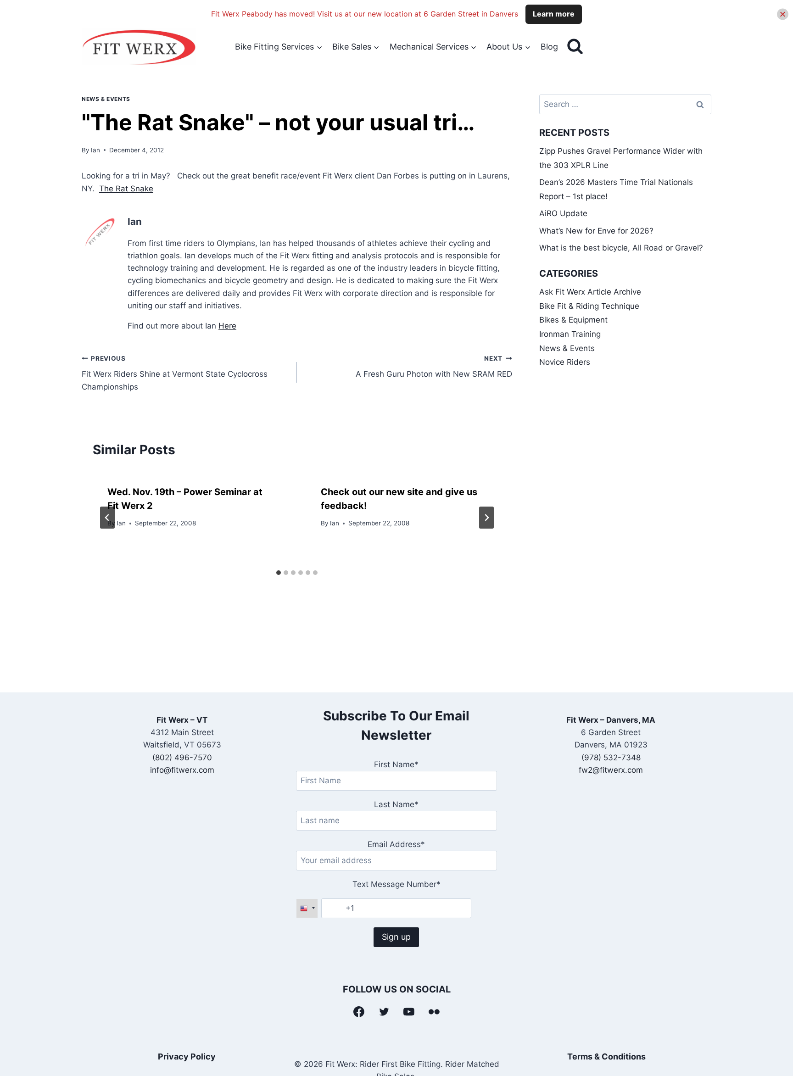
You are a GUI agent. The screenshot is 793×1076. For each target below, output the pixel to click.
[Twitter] (384, 1012)
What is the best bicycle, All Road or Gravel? (621, 247)
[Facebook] (359, 1012)
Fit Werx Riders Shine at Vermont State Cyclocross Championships (175, 373)
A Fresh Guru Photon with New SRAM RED (434, 367)
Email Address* (396, 844)
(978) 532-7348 (611, 757)
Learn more (554, 13)
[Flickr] (434, 1012)
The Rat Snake (126, 188)
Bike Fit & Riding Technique (589, 306)
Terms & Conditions (606, 1056)
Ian (95, 150)
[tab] (278, 572)
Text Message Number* (396, 884)
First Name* (396, 764)
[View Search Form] (575, 46)
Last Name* (396, 804)
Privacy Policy (187, 1056)
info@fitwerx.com (182, 770)
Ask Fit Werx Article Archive (590, 291)
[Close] (782, 14)
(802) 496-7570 (182, 757)
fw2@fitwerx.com (611, 770)
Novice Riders (564, 362)
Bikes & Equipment (573, 319)
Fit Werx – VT (181, 720)
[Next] (486, 518)
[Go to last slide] (107, 518)
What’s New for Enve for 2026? (596, 230)
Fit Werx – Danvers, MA (610, 720)
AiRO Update (563, 213)
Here (227, 325)
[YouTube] (409, 1012)
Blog (549, 46)
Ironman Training (570, 334)
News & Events (106, 98)
